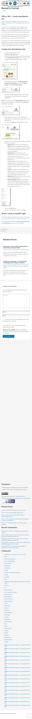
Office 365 (19, 21)
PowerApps (7, 614)
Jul (21, 645)
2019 (6, 671)
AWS (6, 556)
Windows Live (8, 637)
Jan (8, 645)
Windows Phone (8, 639)
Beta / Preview (8, 563)
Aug (23, 645)
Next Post (3, 231)
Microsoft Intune (8, 599)
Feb (10, 645)
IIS (5, 587)
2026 (6, 645)
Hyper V (6, 585)
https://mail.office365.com (11, 54)
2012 (6, 697)
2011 (6, 701)
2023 (6, 656)
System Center (8, 628)
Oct (27, 648)
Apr (15, 645)
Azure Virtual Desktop (10, 561)
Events (6, 574)
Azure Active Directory (10, 559)
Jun (19, 645)
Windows (7, 635)
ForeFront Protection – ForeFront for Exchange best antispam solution (15, 262)
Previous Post (4, 229)
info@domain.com (14, 28)
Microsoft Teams (9, 601)
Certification (7, 565)
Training (6, 630)
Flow (6, 579)
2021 (6, 663)
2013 (6, 694)
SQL (6, 623)
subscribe (22, 331)
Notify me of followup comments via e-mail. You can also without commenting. (15, 331)
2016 (6, 682)
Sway (6, 626)
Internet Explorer (9, 590)
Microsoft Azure (8, 594)
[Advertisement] (16, 408)
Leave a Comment (6, 21)
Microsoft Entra (8, 596)
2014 (6, 690)
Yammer (6, 642)
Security (21, 266)
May (17, 645)
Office (18, 249)
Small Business (8, 621)
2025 (6, 648)
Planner (6, 608)
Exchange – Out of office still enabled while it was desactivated (15, 247)
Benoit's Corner (10, 8)
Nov (29, 648)
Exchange (13, 21)
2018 (6, 675)
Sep (25, 648)
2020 (6, 667)
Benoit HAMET (5, 534)
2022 (6, 660)
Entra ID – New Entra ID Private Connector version (14, 510)
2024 (6, 652)
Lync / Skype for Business (11, 592)
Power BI (7, 610)
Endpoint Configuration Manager (12, 572)
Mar (13, 645)
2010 (6, 705)
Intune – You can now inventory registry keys (12, 512)
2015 (6, 686)
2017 (6, 678)
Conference (7, 568)
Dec (5, 650)
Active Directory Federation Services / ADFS (15, 554)
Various (6, 632)
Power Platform (8, 612)
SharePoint (7, 619)
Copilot (6, 570)
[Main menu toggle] (4, 11)
